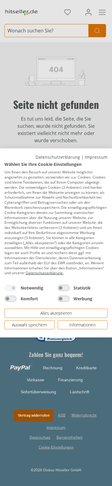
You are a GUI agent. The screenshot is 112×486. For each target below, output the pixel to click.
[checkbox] (10, 288)
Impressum (96, 157)
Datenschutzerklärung (58, 157)
